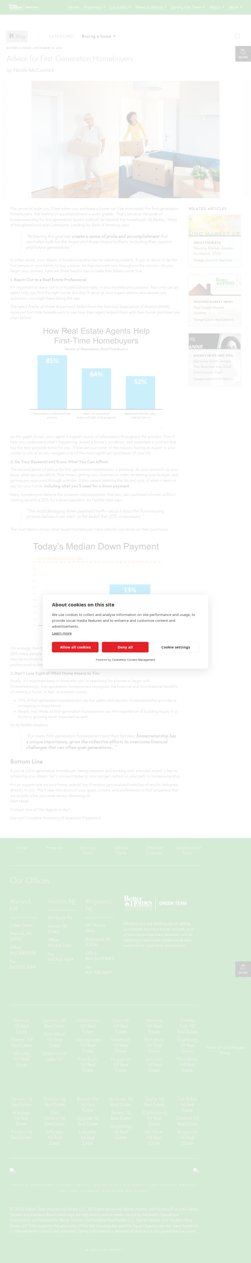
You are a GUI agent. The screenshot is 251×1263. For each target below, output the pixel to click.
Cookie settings (175, 647)
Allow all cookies (75, 647)
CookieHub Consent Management (133, 659)
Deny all (125, 647)
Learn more (62, 633)
